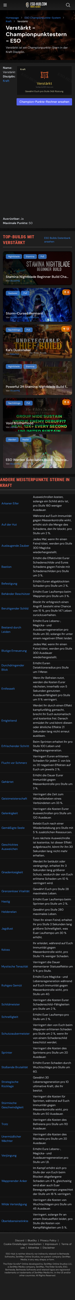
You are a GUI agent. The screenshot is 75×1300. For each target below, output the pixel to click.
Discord (19, 1240)
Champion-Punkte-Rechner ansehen (44, 102)
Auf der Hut (9, 524)
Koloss (5, 950)
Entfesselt (8, 689)
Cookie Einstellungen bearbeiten (23, 1244)
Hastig (5, 901)
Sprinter (6, 1052)
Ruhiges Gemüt (11, 985)
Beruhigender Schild (14, 608)
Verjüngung (9, 1155)
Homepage (12, 17)
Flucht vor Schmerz (14, 763)
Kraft (8, 21)
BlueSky (32, 1240)
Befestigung (9, 583)
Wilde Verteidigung (14, 1204)
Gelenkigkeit (9, 813)
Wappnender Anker (14, 1181)
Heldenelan (9, 912)
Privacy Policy (48, 1240)
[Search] (69, 5)
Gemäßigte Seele (13, 828)
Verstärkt (44, 83)
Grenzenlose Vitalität (15, 891)
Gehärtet (7, 782)
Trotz (4, 1124)
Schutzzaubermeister (15, 1034)
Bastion (6, 567)
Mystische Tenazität (14, 966)
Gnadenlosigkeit (12, 872)
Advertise (33, 1247)
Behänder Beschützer (15, 594)
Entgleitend (9, 720)
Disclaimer (49, 1247)
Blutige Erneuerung (14, 651)
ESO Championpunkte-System (43, 17)
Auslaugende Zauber (15, 546)
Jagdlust (7, 928)
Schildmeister (10, 1004)
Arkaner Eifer (10, 503)
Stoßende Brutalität (14, 1067)
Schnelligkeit (9, 1017)
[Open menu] (5, 5)
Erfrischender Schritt (15, 746)
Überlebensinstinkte (14, 1221)
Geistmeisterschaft (14, 798)
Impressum (51, 1244)
